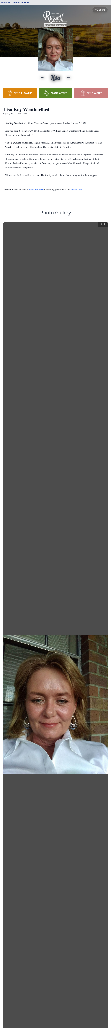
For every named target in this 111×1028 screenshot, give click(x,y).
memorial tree (36, 189)
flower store (76, 189)
